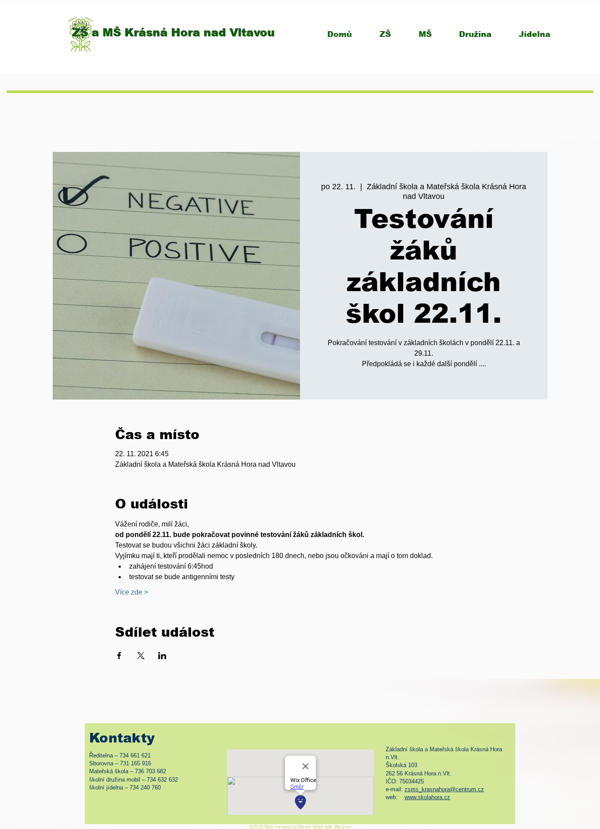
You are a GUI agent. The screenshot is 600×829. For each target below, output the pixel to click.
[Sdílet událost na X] (141, 655)
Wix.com (342, 826)
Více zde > (131, 592)
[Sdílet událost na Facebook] (119, 655)
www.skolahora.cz (427, 797)
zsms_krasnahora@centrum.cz (444, 789)
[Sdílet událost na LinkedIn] (162, 655)
